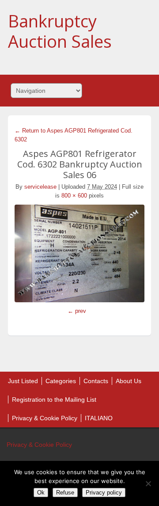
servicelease (40, 186)
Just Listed (23, 380)
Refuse (65, 492)
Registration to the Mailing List (54, 399)
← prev (77, 311)
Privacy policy (104, 492)
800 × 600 (74, 195)
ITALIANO (99, 418)
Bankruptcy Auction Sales (60, 31)
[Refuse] (148, 483)
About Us (128, 380)
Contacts (95, 380)
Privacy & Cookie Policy (44, 418)
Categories (60, 380)
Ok (41, 492)
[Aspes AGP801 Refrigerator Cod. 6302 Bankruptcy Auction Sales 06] (79, 253)
